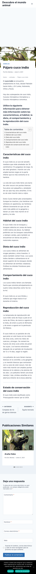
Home (5, 77)
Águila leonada (28, 408)
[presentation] (18, 440)
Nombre (8, 522)
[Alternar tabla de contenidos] (29, 129)
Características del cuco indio (15, 132)
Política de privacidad (22, 571)
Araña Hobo (10, 454)
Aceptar (10, 571)
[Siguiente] (30, 447)
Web (5, 540)
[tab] (14, 467)
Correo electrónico (11, 531)
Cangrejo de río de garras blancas (9, 409)
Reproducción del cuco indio (16, 142)
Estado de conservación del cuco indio (17, 146)
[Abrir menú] (32, 3)
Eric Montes (9, 72)
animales (6, 63)
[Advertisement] (18, 28)
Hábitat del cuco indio (13, 135)
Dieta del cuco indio (13, 137)
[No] (34, 567)
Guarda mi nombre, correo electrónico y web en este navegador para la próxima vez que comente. (18, 547)
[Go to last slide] (5, 447)
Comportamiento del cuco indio (17, 140)
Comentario (9, 495)
